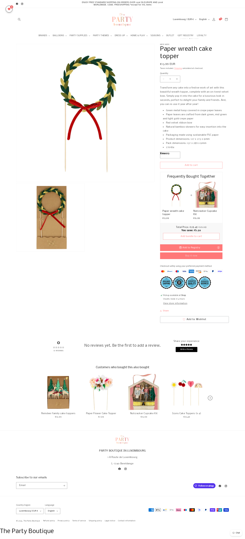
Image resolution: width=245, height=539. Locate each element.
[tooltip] (218, 247)
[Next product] (210, 398)
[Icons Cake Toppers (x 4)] (186, 392)
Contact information (126, 521)
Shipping (178, 68)
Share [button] (166, 311)
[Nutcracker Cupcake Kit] (143, 392)
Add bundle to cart (191, 236)
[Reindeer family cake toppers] (58, 392)
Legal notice (110, 521)
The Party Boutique (32, 521)
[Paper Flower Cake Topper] (101, 392)
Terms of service (79, 521)
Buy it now (191, 256)
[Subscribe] (64, 485)
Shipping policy (95, 521)
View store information (175, 303)
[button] (19, 19)
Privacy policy (63, 521)
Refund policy (49, 521)
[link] (175, 195)
